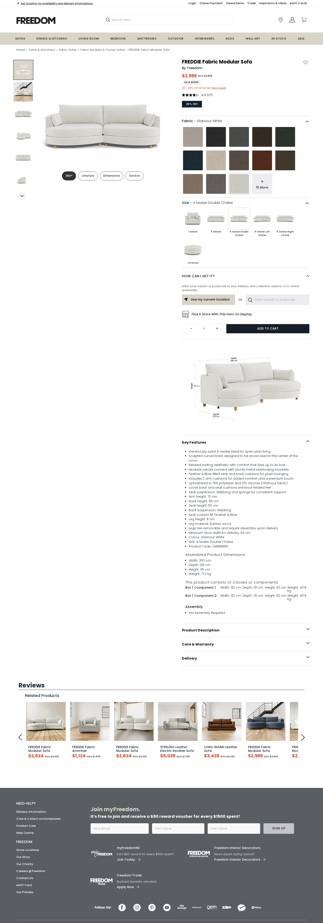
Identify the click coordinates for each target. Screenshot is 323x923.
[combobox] (277, 299)
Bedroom (118, 38)
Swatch (134, 176)
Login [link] (192, 3)
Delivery (189, 658)
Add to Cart (268, 328)
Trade (251, 3)
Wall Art (253, 38)
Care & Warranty (198, 644)
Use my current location (210, 299)
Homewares (204, 38)
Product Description (201, 630)
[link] (280, 20)
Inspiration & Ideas (273, 3)
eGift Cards (298, 3)
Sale (301, 38)
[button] (245, 276)
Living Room (88, 38)
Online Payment (211, 3)
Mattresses (147, 38)
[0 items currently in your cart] (303, 20)
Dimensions (111, 176)
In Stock (279, 38)
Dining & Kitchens (51, 38)
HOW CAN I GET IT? (198, 276)
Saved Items (235, 3)
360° (69, 176)
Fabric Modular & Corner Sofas (102, 50)
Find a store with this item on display (222, 314)
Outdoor (175, 38)
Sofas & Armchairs (42, 50)
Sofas (20, 38)
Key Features (194, 442)
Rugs (230, 38)
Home (20, 50)
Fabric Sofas (68, 50)
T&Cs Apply (218, 88)
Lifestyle (88, 176)
